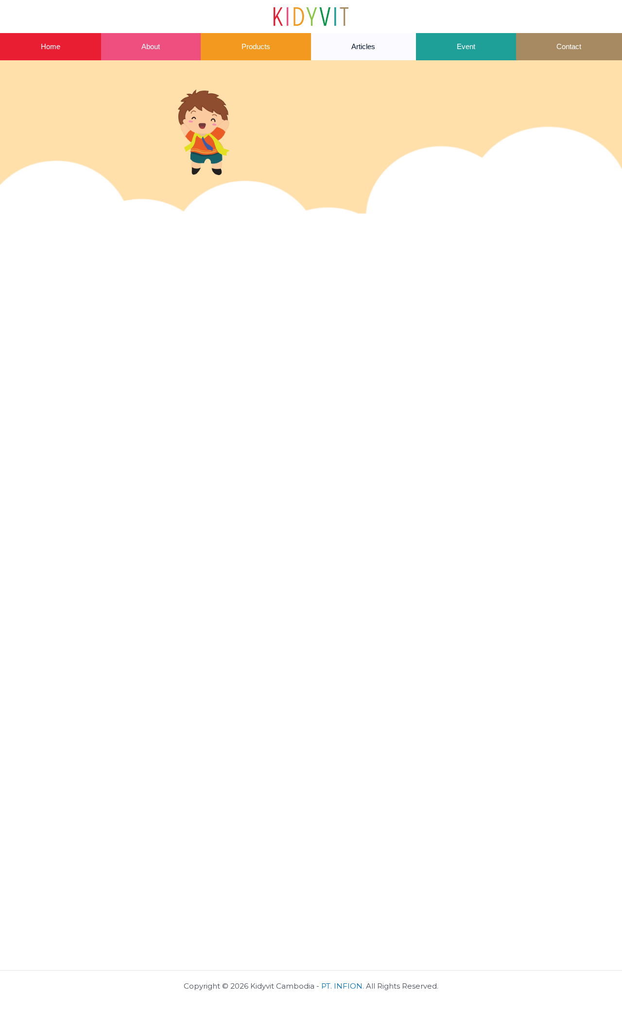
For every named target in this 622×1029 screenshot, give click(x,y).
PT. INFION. (342, 986)
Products (256, 46)
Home (50, 46)
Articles (363, 46)
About (150, 46)
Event (466, 46)
